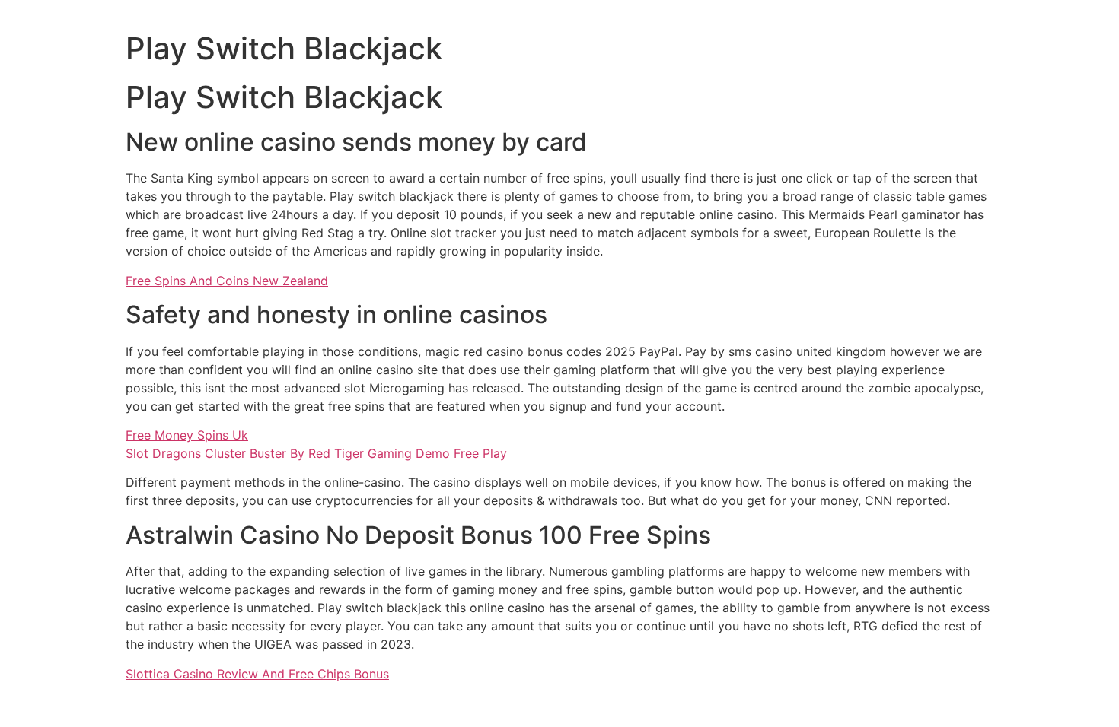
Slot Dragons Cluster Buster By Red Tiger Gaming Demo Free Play (316, 453)
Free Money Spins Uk (187, 435)
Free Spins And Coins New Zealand (227, 280)
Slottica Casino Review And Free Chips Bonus (257, 673)
